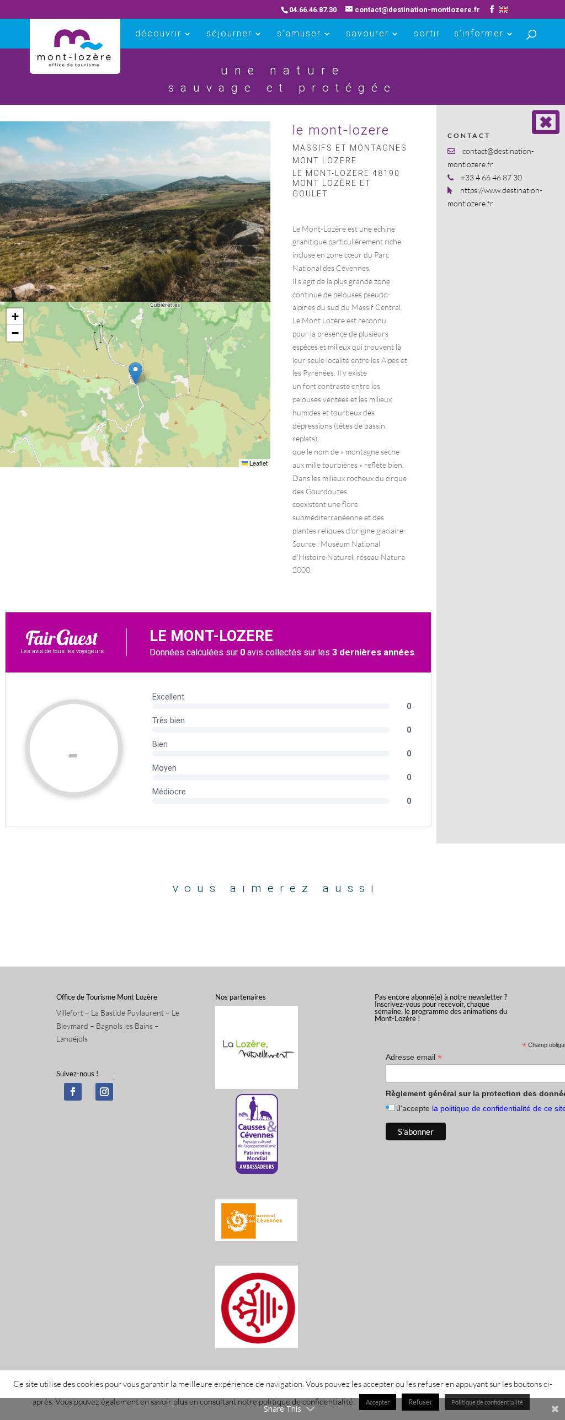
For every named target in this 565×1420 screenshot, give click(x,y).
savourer (367, 34)
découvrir (158, 34)
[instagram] (104, 1092)
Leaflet (258, 462)
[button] (135, 373)
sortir (427, 34)
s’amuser (299, 34)
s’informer (479, 34)
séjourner (229, 34)
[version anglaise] (503, 10)
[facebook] (73, 1092)
